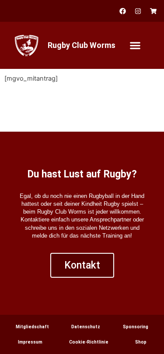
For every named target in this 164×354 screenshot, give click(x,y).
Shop (141, 342)
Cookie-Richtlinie (88, 342)
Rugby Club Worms (81, 45)
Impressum (30, 342)
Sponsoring (135, 326)
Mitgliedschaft (32, 326)
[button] (135, 45)
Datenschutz (85, 326)
